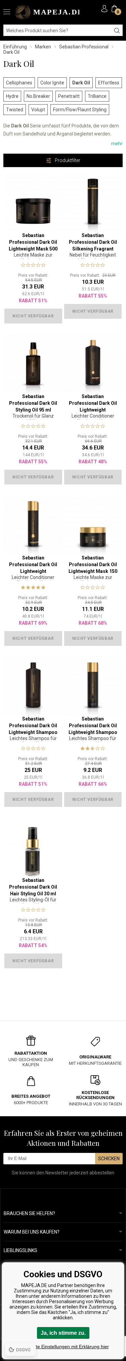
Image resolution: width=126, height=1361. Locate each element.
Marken (43, 46)
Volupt (38, 109)
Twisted (14, 109)
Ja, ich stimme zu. (63, 1333)
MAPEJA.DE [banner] (47, 12)
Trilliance (97, 96)
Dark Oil (81, 82)
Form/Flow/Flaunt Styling (80, 109)
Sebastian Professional (84, 46)
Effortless (108, 82)
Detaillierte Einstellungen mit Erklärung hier (63, 1346)
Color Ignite (52, 82)
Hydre (12, 96)
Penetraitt (69, 96)
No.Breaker (38, 96)
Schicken (109, 1158)
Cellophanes (19, 82)
